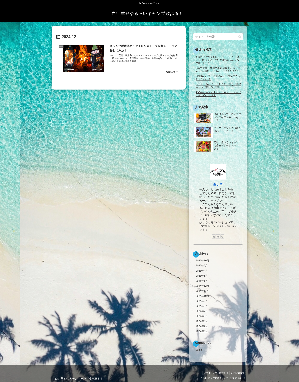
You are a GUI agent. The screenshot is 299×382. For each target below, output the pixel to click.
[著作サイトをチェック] (214, 236)
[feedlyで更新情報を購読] (218, 236)
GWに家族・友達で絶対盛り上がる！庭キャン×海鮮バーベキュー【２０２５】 (218, 69)
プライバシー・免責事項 (216, 372)
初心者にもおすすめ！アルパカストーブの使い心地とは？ (218, 94)
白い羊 (218, 184)
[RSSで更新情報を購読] (222, 236)
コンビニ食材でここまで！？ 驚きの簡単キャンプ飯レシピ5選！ (218, 86)
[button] (239, 37)
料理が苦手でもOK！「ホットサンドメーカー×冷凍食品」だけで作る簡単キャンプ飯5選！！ (219, 60)
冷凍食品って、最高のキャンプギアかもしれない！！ (218, 77)
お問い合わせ (237, 372)
